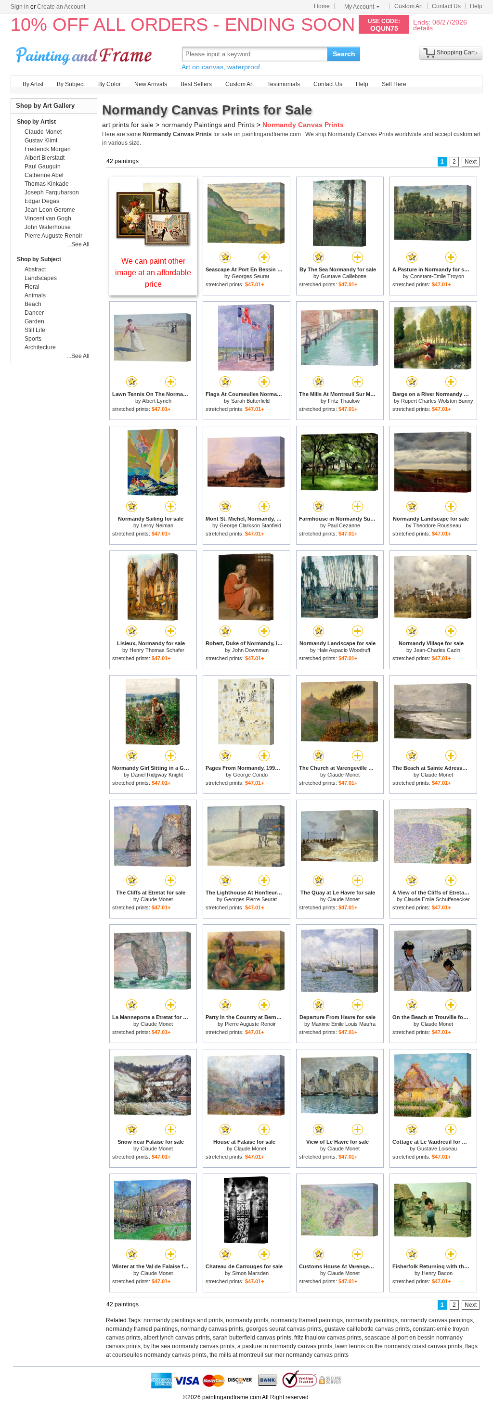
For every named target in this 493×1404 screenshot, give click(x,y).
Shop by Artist (36, 121)
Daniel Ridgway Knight (157, 775)
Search (344, 54)
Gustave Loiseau (437, 1148)
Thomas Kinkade (47, 183)
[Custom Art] (153, 245)
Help (476, 6)
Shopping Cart (456, 52)
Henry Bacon (437, 1273)
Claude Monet (343, 775)
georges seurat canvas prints (284, 1329)
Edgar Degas (42, 201)
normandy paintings (372, 1320)
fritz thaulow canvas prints (328, 1337)
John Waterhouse (48, 227)
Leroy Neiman (157, 525)
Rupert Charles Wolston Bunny (437, 401)
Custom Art (408, 6)
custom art (467, 134)
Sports (33, 338)
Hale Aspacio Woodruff (343, 650)
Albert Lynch (156, 401)
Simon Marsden (250, 1273)
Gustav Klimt (41, 140)
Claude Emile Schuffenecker (437, 899)
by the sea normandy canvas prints (188, 1346)
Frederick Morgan (48, 149)
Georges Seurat (250, 276)
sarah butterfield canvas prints (252, 1337)
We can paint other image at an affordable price (153, 272)
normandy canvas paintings (437, 1320)
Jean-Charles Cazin (437, 650)
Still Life (35, 330)
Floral (32, 286)
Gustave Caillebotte (343, 276)
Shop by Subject (39, 259)
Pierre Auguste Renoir (250, 1024)
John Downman (250, 650)
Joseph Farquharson (52, 192)
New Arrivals (150, 84)
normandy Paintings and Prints (208, 124)
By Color (109, 84)
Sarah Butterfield (250, 401)
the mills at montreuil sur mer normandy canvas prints (279, 1355)
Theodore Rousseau (437, 525)
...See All (78, 244)
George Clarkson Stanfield (250, 525)
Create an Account (61, 6)
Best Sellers (196, 84)
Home (322, 6)
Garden (34, 321)
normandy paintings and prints (183, 1320)
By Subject (71, 84)
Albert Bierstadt (45, 157)
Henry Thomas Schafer (157, 650)
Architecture (40, 347)
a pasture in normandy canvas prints (284, 1346)
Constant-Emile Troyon (437, 276)
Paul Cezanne (343, 525)
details (423, 27)
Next (471, 161)
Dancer (34, 312)
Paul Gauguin (43, 166)
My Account (359, 6)
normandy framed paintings (307, 1320)
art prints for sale (128, 124)
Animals (35, 295)
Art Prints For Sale (85, 53)
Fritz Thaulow (344, 401)
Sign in (20, 6)
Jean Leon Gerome (50, 209)
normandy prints (247, 1320)
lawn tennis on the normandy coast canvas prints (398, 1346)
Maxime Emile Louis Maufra (343, 1024)
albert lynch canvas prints (176, 1337)
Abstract (35, 269)
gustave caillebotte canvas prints (367, 1329)
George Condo (250, 775)
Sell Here (394, 84)
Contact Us (446, 6)
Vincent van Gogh (48, 218)
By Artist (33, 84)
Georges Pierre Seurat (250, 899)
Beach (33, 304)
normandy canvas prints (212, 1329)
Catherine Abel (44, 175)
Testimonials (283, 84)
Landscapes (41, 278)
